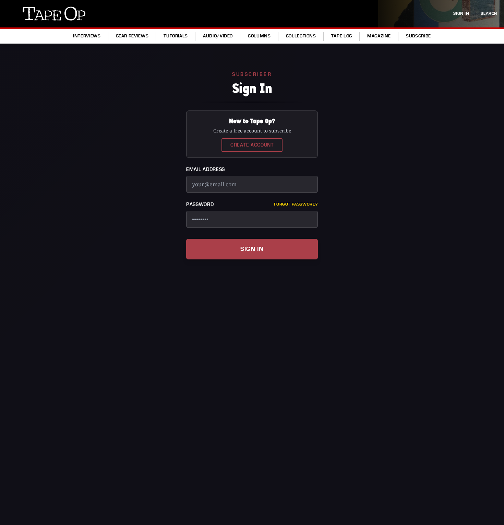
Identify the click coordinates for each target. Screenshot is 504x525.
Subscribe (418, 36)
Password (200, 204)
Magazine (379, 36)
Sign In (252, 249)
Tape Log (341, 36)
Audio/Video (218, 36)
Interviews (86, 36)
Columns (259, 36)
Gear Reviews (132, 36)
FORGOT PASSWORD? (296, 204)
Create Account (252, 145)
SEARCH (489, 13)
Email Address (205, 169)
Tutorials (176, 36)
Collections (301, 36)
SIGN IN (461, 13)
